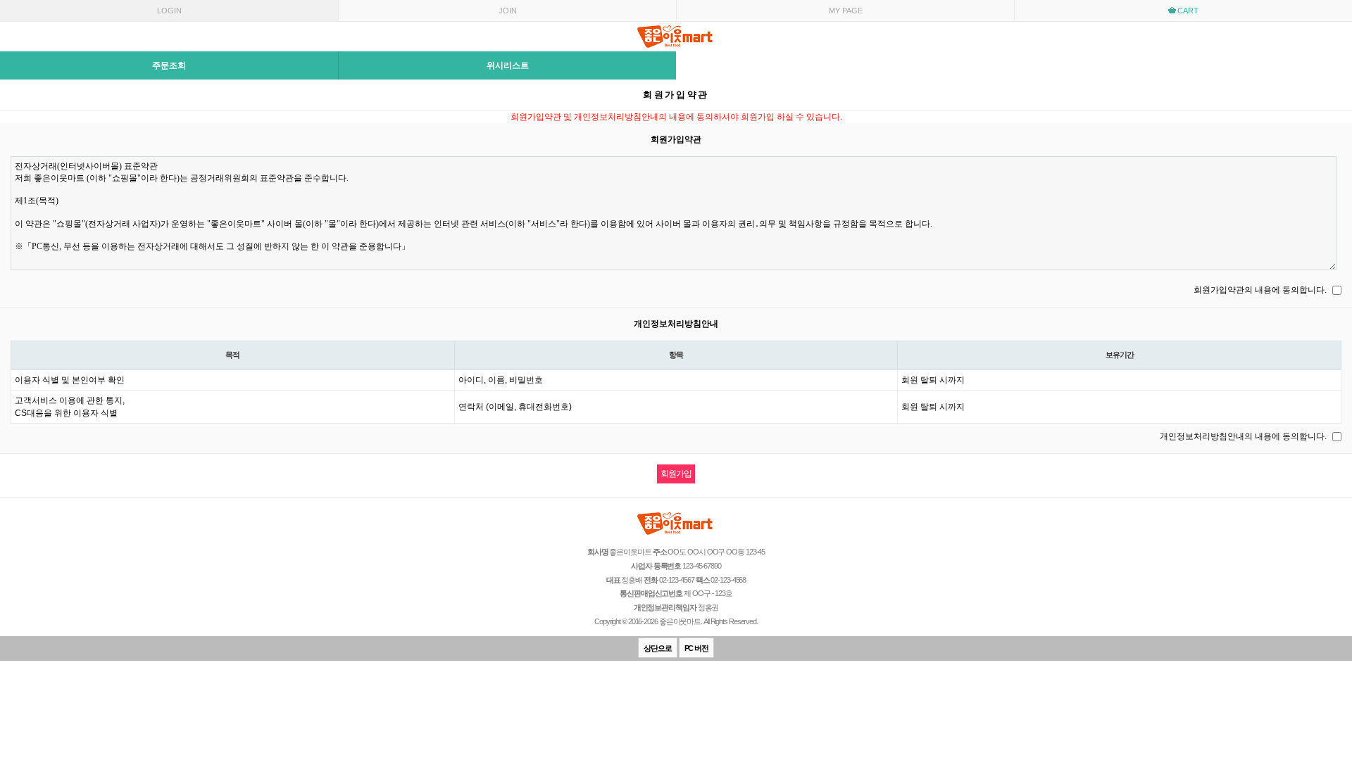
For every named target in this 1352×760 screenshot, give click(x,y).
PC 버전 (696, 648)
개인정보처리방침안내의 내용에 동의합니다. (1243, 436)
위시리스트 (508, 65)
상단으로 (658, 648)
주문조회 (169, 65)
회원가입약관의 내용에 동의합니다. (1260, 290)
